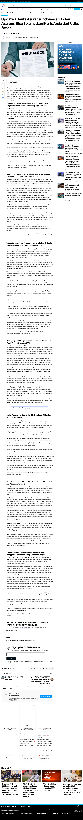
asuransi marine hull (23, 640)
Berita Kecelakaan (69, 90)
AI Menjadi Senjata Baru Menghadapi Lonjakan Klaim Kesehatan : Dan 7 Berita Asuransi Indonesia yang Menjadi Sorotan (73, 148)
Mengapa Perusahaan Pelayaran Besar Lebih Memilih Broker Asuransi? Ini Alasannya (73, 185)
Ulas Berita (4, 15)
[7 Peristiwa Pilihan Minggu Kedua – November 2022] (51, 776)
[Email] (14, 33)
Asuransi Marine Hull (69, 189)
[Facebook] (67, 9)
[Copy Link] (16, 33)
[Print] (19, 33)
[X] (69, 9)
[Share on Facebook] (2, 33)
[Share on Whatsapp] (7, 33)
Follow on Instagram (45, 696)
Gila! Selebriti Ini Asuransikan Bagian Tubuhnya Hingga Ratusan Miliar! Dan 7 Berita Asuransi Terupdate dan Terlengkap (30, 790)
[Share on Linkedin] (9, 33)
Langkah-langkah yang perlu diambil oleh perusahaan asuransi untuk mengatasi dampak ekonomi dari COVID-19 (72, 789)
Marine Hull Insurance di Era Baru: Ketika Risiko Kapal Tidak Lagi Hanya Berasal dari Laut (73, 195)
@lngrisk (11, 691)
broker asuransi (31, 640)
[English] (56, 9)
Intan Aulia (9, 37)
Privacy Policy (19, 1)
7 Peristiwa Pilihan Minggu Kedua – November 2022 (49, 786)
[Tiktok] (72, 9)
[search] (82, 9)
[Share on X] (5, 33)
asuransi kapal (15, 640)
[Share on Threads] (12, 33)
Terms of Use (27, 1)
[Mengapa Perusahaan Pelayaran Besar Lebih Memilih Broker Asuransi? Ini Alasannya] (61, 185)
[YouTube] (70, 9)
